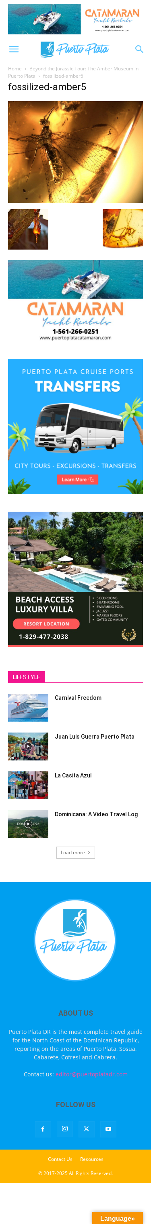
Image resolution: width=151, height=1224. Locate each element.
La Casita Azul (73, 775)
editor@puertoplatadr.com (92, 1074)
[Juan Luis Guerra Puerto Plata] (28, 746)
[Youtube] (108, 1129)
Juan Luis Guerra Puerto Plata (94, 736)
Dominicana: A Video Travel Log (96, 814)
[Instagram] (65, 1129)
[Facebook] (43, 1129)
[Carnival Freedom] (28, 708)
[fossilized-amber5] (75, 200)
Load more (73, 852)
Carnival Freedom (78, 698)
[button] (14, 49)
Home (15, 68)
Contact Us (60, 1159)
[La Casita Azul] (28, 785)
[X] (87, 1129)
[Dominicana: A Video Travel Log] (28, 824)
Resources (91, 1159)
